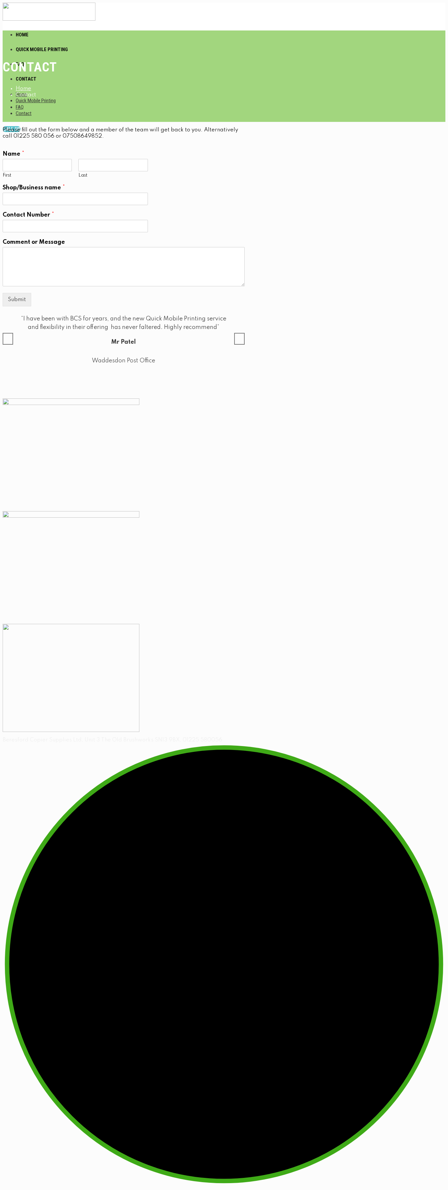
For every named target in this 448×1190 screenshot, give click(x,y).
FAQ (20, 107)
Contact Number (28, 215)
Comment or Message (34, 242)
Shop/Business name (34, 188)
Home (22, 35)
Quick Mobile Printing (42, 49)
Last (82, 175)
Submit (17, 299)
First (7, 175)
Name (13, 154)
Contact (26, 79)
